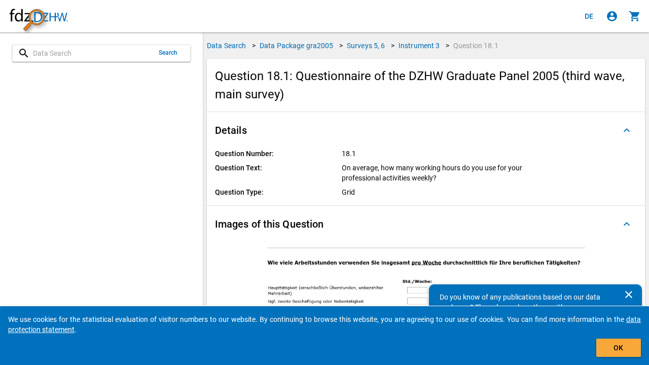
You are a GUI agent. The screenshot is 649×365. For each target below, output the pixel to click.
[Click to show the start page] (38, 16)
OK (618, 348)
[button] (426, 130)
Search (168, 52)
